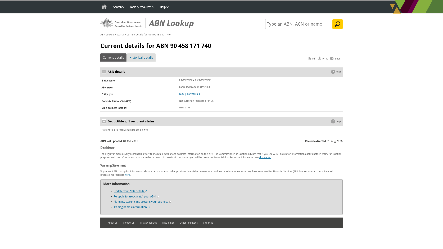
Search (117, 7)
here (127, 174)
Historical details (141, 57)
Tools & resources (140, 7)
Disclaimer (168, 222)
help (338, 71)
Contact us (128, 222)
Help (163, 7)
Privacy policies (148, 222)
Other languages (189, 222)
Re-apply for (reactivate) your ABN (135, 196)
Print (325, 58)
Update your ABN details (129, 191)
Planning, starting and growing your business (141, 201)
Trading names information (130, 207)
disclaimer (265, 157)
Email (337, 58)
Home (104, 7)
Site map (208, 222)
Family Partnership (189, 94)
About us (112, 222)
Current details (113, 57)
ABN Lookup (107, 34)
